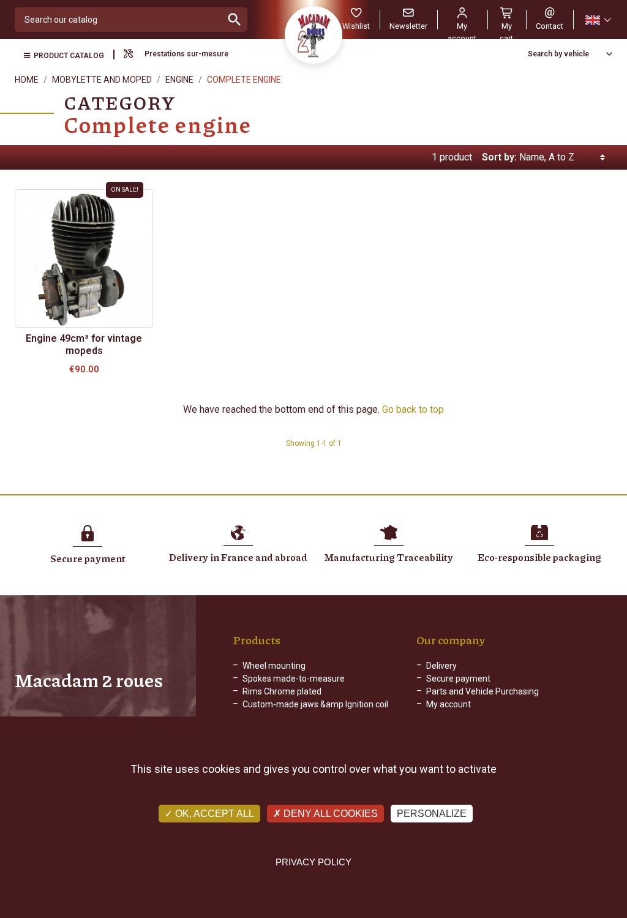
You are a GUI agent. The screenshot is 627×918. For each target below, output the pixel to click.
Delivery (441, 666)
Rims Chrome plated (281, 691)
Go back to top (413, 409)
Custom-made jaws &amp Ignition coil (315, 704)
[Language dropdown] (597, 20)
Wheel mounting (274, 666)
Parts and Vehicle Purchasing (482, 691)
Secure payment (458, 678)
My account (448, 704)
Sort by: (499, 157)
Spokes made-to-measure (293, 678)
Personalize (432, 813)
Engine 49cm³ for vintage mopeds (84, 344)
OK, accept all (213, 813)
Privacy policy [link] (313, 862)
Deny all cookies (329, 813)
